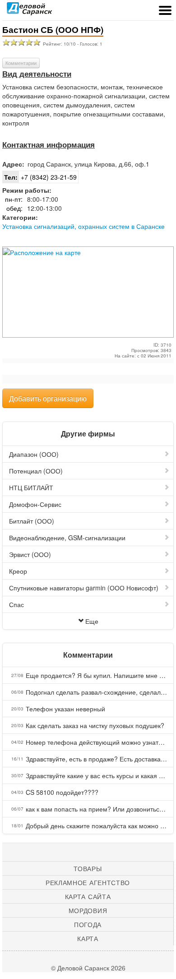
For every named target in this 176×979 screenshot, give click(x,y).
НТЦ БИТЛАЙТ (31, 487)
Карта (87, 938)
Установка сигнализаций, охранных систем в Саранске (83, 226)
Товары (88, 868)
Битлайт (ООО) (31, 520)
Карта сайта (88, 896)
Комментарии (21, 62)
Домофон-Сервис (35, 504)
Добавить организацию (48, 398)
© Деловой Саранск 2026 (88, 967)
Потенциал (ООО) (36, 470)
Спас (16, 604)
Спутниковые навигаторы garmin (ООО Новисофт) (83, 587)
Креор (18, 570)
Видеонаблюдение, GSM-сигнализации (67, 537)
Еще (91, 621)
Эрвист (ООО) (30, 554)
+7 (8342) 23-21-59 (40, 176)
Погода (88, 924)
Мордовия (88, 910)
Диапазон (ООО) (34, 454)
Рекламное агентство (88, 882)
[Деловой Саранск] (29, 11)
